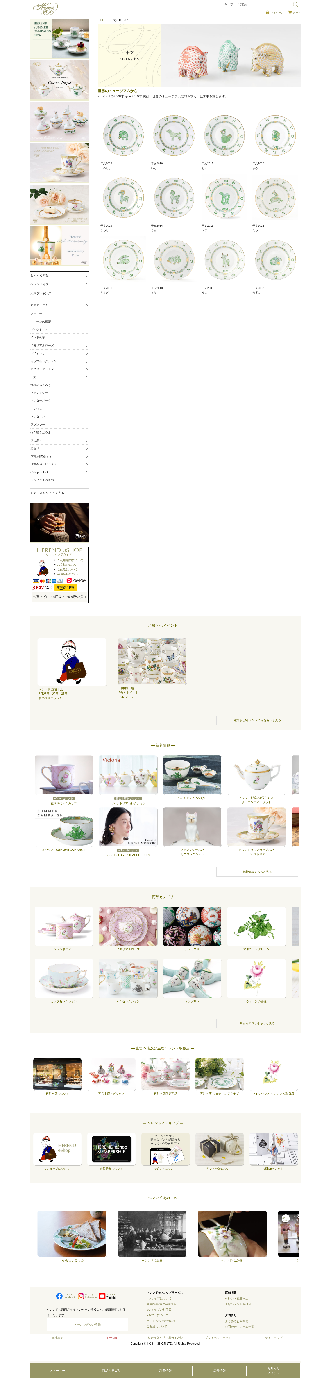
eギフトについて (158, 1315)
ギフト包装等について (161, 1321)
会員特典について (69, 574)
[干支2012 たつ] (275, 197)
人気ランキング (40, 293)
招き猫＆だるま (40, 432)
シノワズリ (37, 408)
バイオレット (39, 353)
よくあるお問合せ (236, 1321)
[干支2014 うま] (174, 197)
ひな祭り (36, 440)
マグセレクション (42, 369)
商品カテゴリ (111, 1370)
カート (297, 12)
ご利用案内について (70, 560)
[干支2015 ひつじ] (123, 197)
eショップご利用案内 (161, 1309)
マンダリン (37, 416)
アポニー (36, 313)
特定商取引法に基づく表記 (165, 1338)
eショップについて (159, 1298)
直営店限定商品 (40, 456)
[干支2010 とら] (174, 260)
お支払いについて (69, 564)
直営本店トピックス (43, 464)
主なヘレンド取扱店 (238, 1304)
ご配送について (67, 569)
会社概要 (57, 1338)
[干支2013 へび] (224, 197)
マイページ (277, 12)
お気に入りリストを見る (47, 492)
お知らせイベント (273, 1370)
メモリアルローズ (42, 345)
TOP (101, 20)
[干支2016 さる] (275, 135)
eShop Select (39, 472)
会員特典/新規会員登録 (162, 1304)
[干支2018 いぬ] (174, 135)
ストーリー (57, 1370)
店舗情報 (219, 1370)
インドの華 (37, 337)
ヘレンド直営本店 (236, 1298)
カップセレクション (43, 361)
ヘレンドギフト (41, 284)
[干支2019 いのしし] (123, 135)
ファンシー (37, 424)
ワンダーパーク (40, 400)
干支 (33, 377)
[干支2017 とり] (224, 135)
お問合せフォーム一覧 (239, 1326)
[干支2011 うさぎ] (123, 260)
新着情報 (165, 1370)
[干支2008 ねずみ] (275, 260)
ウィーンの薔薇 (40, 321)
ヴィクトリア (39, 329)
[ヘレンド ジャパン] (45, 13)
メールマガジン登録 (87, 1324)
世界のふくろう (40, 385)
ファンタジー (39, 393)
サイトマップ (273, 1338)
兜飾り (34, 448)
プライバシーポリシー (219, 1338)
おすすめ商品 (39, 275)
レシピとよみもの (42, 480)
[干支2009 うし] (224, 260)
